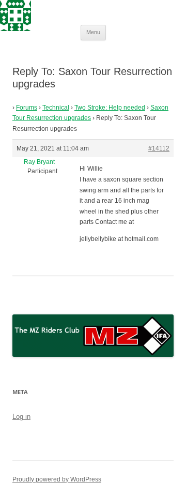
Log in (21, 416)
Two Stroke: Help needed (109, 107)
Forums (26, 107)
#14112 (158, 148)
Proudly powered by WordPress (56, 479)
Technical (55, 107)
